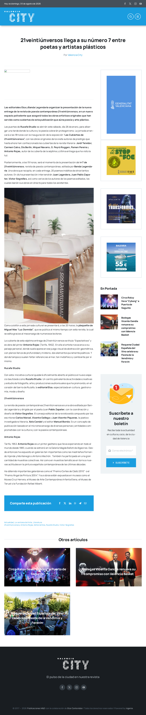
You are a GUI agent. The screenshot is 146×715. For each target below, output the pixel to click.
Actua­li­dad (9, 522)
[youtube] (140, 4)
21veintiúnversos (12, 525)
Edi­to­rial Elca (39, 525)
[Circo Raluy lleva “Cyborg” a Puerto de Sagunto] (109, 296)
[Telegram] (80, 503)
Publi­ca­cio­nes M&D (36, 708)
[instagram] (135, 4)
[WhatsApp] (75, 503)
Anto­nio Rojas (27, 525)
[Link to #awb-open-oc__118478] (131, 17)
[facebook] (125, 4)
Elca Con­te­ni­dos (75, 708)
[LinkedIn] (70, 503)
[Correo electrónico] (85, 503)
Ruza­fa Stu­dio (52, 525)
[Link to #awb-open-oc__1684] (138, 17)
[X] (64, 503)
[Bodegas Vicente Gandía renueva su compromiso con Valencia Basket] (109, 316)
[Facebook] (59, 503)
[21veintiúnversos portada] (17, 70)
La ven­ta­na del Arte (23, 522)
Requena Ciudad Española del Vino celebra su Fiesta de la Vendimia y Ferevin (37, 618)
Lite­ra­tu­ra (37, 522)
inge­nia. (129, 708)
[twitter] (130, 4)
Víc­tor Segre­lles (67, 525)
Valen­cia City (75, 55)
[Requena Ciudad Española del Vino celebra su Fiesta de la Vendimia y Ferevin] (109, 343)
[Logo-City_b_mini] (19, 12)
